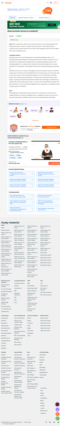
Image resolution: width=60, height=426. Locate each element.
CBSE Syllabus (30, 285)
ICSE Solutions (44, 285)
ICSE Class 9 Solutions (46, 292)
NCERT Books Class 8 (45, 265)
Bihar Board (4, 323)
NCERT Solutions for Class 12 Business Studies (6, 255)
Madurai (42, 377)
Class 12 (21, 9)
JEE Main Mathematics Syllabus (4, 383)
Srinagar (42, 405)
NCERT (2, 227)
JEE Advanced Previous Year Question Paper (18, 396)
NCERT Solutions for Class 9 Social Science (32, 270)
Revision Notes (44, 318)
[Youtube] (58, 422)
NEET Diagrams (31, 368)
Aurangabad (43, 398)
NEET (15, 291)
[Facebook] (46, 422)
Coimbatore (43, 388)
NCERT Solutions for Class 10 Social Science (32, 244)
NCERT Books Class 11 (45, 257)
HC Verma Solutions (6, 289)
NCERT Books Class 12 (45, 255)
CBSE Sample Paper (32, 288)
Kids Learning (17, 342)
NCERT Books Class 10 (45, 260)
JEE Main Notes (5, 365)
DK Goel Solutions (5, 306)
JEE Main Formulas (6, 368)
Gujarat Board (4, 325)
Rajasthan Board (5, 338)
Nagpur (42, 393)
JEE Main (16, 285)
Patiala (41, 362)
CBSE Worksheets (31, 291)
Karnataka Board (5, 328)
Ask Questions (18, 344)
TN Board (3, 343)
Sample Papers (18, 325)
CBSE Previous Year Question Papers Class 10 (32, 304)
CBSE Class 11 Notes (45, 323)
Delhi (41, 365)
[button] (13, 110)
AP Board (3, 320)
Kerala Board (4, 330)
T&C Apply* (30, 129)
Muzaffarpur (43, 355)
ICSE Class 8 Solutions (46, 295)
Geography (30, 333)
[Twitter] (54, 422)
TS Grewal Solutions (6, 309)
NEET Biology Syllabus (32, 384)
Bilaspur (42, 403)
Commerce (30, 330)
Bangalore (42, 360)
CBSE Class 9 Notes (45, 328)
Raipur (42, 400)
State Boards (4, 318)
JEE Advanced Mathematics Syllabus (17, 386)
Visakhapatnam (44, 372)
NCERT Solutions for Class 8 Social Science (45, 244)
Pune (41, 390)
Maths (29, 325)
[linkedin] (50, 422)
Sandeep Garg (5, 311)
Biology (27, 9)
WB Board (3, 348)
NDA (15, 297)
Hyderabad (42, 367)
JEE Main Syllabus (5, 375)
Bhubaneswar (43, 410)
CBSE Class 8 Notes (45, 330)
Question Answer (12, 9)
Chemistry (30, 323)
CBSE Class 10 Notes (45, 325)
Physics (29, 318)
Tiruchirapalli (43, 375)
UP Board (3, 345)
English (29, 328)
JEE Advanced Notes (19, 365)
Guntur (42, 395)
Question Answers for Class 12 (25, 17)
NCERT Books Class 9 (45, 262)
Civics (28, 335)
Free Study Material (19, 318)
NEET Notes (30, 365)
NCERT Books (43, 252)
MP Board (3, 335)
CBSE (28, 283)
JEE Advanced (17, 288)
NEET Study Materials (19, 335)
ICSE (41, 283)
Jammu (42, 408)
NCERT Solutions (5, 230)
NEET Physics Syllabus (32, 377)
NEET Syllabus (30, 375)
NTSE (15, 302)
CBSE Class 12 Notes (45, 320)
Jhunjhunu (43, 413)
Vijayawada (42, 370)
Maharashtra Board (6, 333)
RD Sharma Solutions (6, 291)
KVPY (15, 300)
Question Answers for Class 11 (46, 17)
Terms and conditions (8, 424)
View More (35, 120)
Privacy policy (27, 422)
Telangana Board (5, 340)
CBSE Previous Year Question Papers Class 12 (32, 299)
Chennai (42, 357)
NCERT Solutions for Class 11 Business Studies (19, 248)
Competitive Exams (19, 283)
